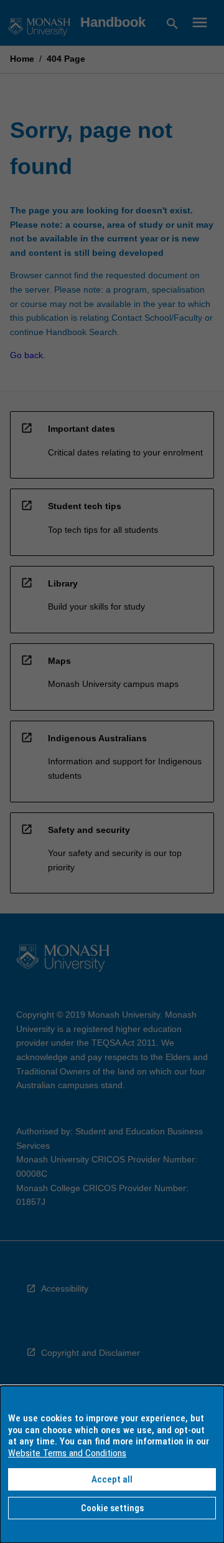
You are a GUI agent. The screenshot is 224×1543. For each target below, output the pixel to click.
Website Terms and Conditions (67, 1453)
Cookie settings (112, 1508)
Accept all (112, 1479)
